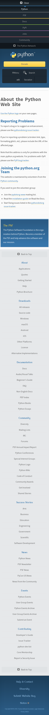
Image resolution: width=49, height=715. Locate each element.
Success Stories (24, 502)
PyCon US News (25, 576)
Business (24, 514)
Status (23, 703)
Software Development (24, 543)
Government (24, 531)
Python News (24, 558)
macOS (24, 324)
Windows (24, 318)
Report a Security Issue (24, 658)
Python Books (24, 403)
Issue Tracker (25, 641)
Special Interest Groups (24, 459)
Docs (24, 21)
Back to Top (26, 254)
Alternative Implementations (25, 353)
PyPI (25, 28)
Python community (9, 181)
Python (24, 9)
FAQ (24, 386)
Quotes (24, 274)
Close (26, 3)
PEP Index (24, 397)
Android (24, 330)
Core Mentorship (24, 652)
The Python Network (26, 46)
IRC (24, 435)
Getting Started (24, 280)
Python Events (24, 597)
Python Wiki (24, 470)
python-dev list (24, 646)
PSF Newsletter (24, 564)
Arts (24, 508)
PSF (24, 15)
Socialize (28, 80)
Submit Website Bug (24, 696)
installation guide (20, 198)
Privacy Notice (25, 711)
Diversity (24, 424)
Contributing (24, 629)
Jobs (24, 34)
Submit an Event (24, 620)
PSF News (24, 570)
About (24, 262)
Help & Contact (24, 681)
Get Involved (24, 487)
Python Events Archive (24, 608)
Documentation (24, 362)
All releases (24, 307)
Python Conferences (24, 453)
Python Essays (24, 409)
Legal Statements (39, 709)
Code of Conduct (24, 476)
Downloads (24, 301)
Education (24, 520)
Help (24, 286)
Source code (24, 313)
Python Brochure (24, 292)
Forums (24, 441)
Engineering (24, 526)
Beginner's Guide (24, 380)
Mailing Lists (24, 430)
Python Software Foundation (26, 709)
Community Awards (24, 482)
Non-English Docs (24, 391)
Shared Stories (24, 493)
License (24, 347)
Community (24, 40)
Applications (24, 269)
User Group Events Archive (25, 614)
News (24, 552)
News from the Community (24, 581)
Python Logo (24, 464)
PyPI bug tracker (21, 160)
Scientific (24, 537)
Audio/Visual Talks (24, 374)
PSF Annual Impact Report (24, 447)
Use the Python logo (10, 113)
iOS (24, 336)
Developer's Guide (24, 635)
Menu (15, 72)
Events (24, 590)
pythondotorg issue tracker (26, 130)
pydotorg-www (18, 194)
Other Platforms (24, 342)
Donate (24, 64)
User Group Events (24, 602)
